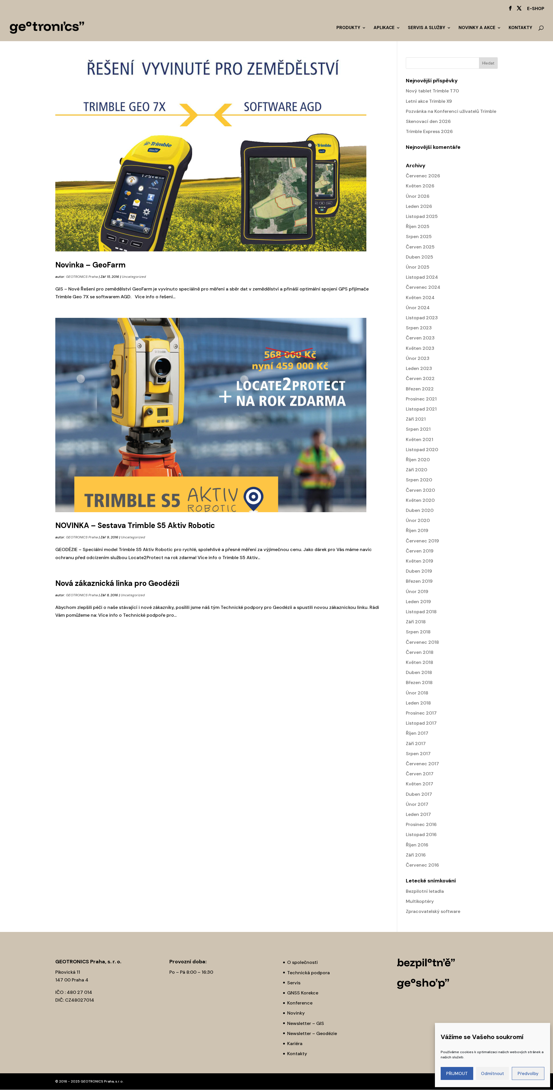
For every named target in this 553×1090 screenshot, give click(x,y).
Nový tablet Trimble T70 (432, 91)
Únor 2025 (417, 267)
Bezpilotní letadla (425, 891)
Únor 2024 (418, 308)
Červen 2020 (420, 490)
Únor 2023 (417, 358)
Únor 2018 (417, 693)
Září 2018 (416, 622)
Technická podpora (308, 973)
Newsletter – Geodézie (312, 1033)
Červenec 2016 (422, 865)
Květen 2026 (420, 186)
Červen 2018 (419, 652)
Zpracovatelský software (433, 911)
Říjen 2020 (418, 460)
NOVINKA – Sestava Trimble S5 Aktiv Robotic (135, 525)
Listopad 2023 (422, 318)
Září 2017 (416, 743)
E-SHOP (535, 9)
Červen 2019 (419, 551)
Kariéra (294, 1043)
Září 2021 (416, 419)
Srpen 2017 (418, 754)
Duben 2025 (419, 257)
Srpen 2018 (418, 632)
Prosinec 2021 (421, 399)
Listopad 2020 (422, 450)
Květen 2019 (419, 561)
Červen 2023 (420, 338)
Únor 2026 (417, 196)
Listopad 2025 (422, 216)
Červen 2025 (420, 247)
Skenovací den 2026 (428, 121)
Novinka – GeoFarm (90, 265)
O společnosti (302, 962)
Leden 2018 (418, 703)
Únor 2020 (418, 520)
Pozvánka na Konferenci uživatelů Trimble (451, 111)
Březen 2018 (419, 682)
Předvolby (528, 1073)
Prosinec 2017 (421, 713)
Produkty (348, 28)
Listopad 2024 (422, 277)
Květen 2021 (419, 439)
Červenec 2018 (422, 642)
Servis (293, 983)
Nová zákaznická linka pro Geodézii (117, 583)
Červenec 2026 (423, 176)
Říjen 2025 (417, 226)
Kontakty (520, 28)
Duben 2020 (419, 510)
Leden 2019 (418, 602)
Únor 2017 (417, 804)
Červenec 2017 (422, 764)
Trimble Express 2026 (429, 131)
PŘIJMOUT (457, 1073)
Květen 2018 (419, 662)
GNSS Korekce (302, 993)
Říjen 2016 (417, 845)
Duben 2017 (419, 794)
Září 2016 (416, 855)
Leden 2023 (419, 368)
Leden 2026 (419, 206)
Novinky (296, 1013)
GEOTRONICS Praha (82, 276)
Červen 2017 (419, 774)
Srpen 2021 (418, 429)
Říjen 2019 (417, 530)
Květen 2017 (419, 784)
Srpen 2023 (419, 328)
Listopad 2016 (421, 834)
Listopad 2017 (421, 723)
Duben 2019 (419, 571)
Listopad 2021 (421, 409)
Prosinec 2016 (421, 824)
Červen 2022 (420, 378)
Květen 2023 (420, 348)
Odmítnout (492, 1073)
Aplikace (384, 28)
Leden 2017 (418, 814)
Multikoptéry (420, 901)
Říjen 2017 (417, 733)
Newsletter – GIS (305, 1023)
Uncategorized (134, 276)
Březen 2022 (420, 389)
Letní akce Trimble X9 (429, 101)
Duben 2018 (419, 672)
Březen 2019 (419, 581)
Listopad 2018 (421, 612)
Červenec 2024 (423, 287)
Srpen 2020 (419, 480)
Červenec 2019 (422, 541)
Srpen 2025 (419, 236)
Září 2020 (416, 470)
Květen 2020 (420, 500)
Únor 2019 (417, 591)
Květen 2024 (420, 298)
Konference (300, 1003)
